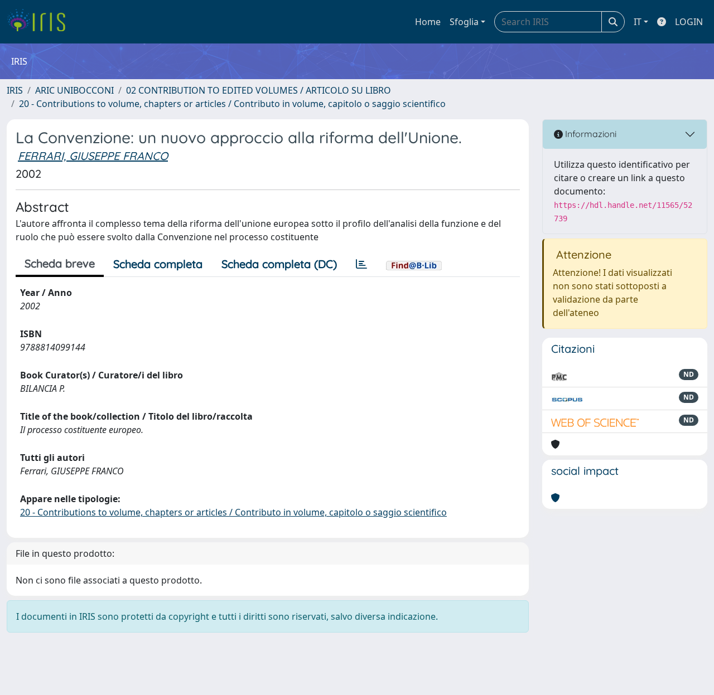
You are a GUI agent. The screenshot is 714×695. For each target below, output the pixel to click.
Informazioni (589, 133)
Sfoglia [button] (464, 22)
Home (428, 22)
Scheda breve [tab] (60, 263)
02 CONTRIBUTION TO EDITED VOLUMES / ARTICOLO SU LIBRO (258, 90)
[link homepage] (40, 22)
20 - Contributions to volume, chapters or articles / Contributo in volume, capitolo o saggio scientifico (232, 104)
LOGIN (689, 22)
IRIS (15, 90)
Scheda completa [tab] (157, 264)
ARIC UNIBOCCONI (74, 90)
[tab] (361, 264)
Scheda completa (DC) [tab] (279, 264)
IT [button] (637, 22)
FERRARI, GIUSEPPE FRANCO (93, 156)
